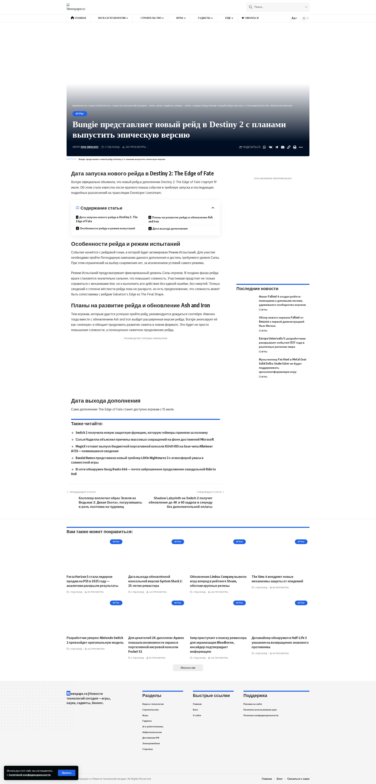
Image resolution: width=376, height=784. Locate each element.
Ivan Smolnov (90, 147)
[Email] (282, 147)
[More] (301, 147)
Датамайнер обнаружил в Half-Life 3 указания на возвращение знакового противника (280, 642)
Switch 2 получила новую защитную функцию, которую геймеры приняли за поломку (142, 433)
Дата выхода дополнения (170, 228)
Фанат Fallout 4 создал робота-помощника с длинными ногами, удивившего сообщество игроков (282, 300)
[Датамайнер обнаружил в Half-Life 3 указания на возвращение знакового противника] (280, 616)
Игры (80, 114)
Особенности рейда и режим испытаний (107, 228)
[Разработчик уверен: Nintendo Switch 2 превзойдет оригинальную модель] (95, 616)
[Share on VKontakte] (270, 147)
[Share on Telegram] (276, 147)
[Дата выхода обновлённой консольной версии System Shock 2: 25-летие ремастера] (157, 554)
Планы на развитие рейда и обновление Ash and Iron (180, 219)
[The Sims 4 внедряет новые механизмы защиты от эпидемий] (280, 554)
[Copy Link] (288, 147)
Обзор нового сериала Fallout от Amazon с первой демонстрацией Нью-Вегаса (281, 321)
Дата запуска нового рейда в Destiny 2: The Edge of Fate (107, 219)
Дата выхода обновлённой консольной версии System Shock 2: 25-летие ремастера (155, 581)
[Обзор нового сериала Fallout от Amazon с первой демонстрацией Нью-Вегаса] (246, 322)
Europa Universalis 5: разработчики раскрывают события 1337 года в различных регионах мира (282, 342)
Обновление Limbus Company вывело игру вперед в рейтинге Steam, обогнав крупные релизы (218, 581)
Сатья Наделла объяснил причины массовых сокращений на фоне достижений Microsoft (145, 439)
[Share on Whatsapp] (264, 147)
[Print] (294, 147)
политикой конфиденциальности (30, 774)
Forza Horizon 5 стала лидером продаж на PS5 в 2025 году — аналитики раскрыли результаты (92, 581)
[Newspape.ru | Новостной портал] (76, 7)
